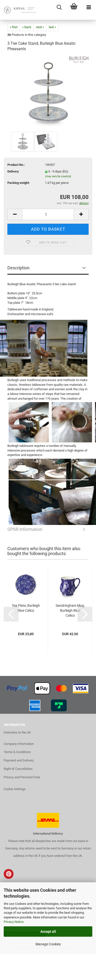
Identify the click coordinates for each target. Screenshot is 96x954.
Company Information (19, 744)
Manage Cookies (48, 944)
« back (26, 27)
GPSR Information (48, 474)
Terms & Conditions (17, 752)
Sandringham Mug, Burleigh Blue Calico (70, 610)
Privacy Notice (14, 922)
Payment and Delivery (19, 760)
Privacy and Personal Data (22, 777)
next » (40, 27)
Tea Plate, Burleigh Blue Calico (26, 608)
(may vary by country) (58, 176)
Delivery (13, 171)
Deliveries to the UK (17, 732)
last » (52, 27)
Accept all (48, 931)
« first (13, 27)
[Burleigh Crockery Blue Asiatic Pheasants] (48, 93)
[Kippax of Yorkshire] (19, 10)
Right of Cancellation (18, 769)
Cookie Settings (15, 789)
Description (18, 267)
